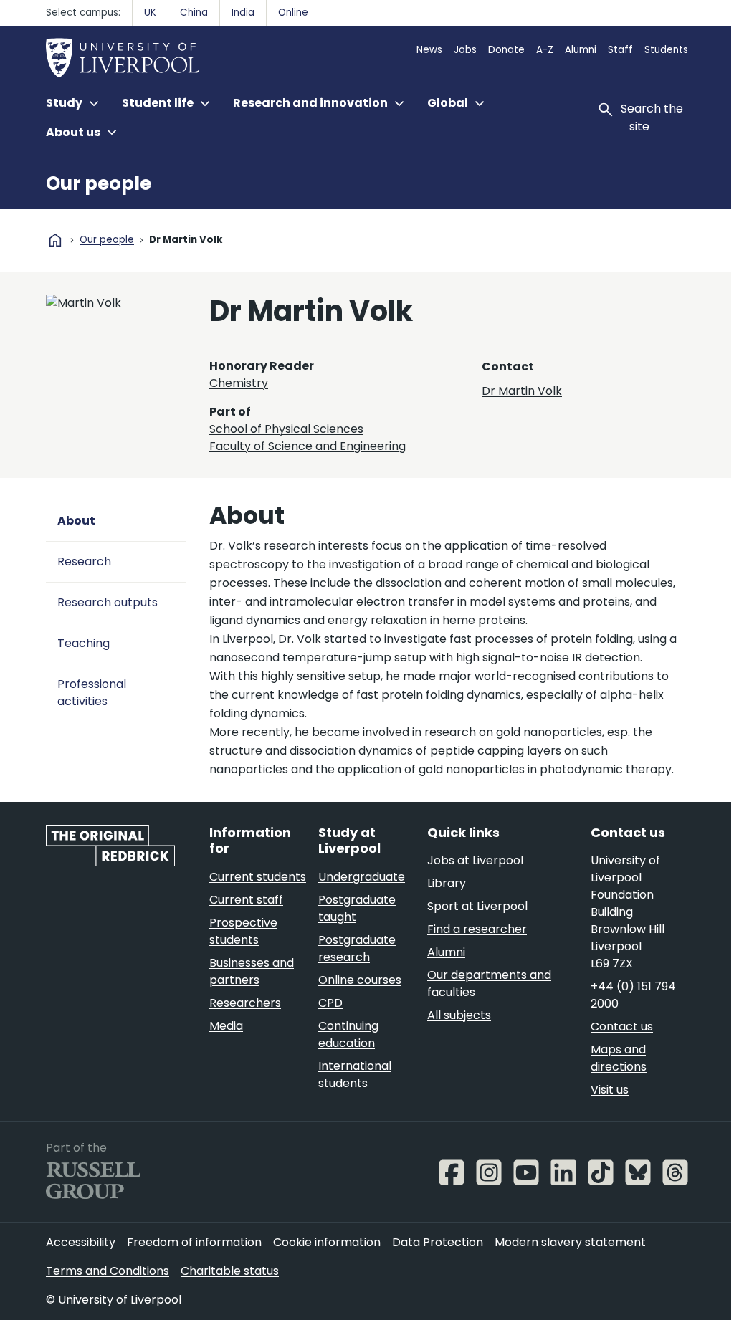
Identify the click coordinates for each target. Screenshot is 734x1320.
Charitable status (230, 1271)
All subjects (459, 1015)
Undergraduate (361, 877)
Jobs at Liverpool (475, 860)
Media (226, 1026)
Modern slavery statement (570, 1242)
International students (354, 1074)
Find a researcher (477, 929)
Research (84, 561)
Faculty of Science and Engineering (307, 446)
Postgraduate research (357, 948)
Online (293, 12)
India (243, 12)
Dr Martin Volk (522, 391)
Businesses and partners (251, 971)
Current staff (246, 899)
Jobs (465, 50)
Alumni (580, 50)
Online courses (359, 980)
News (429, 50)
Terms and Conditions (107, 1271)
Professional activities (91, 692)
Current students (257, 877)
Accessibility (80, 1242)
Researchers (245, 1003)
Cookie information (327, 1242)
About (76, 520)
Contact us (622, 1026)
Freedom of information (194, 1242)
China (194, 12)
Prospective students (243, 931)
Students (666, 50)
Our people (98, 183)
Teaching (83, 643)
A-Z (544, 50)
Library (446, 883)
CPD (330, 1003)
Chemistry (238, 383)
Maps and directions (619, 1058)
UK (150, 12)
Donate (506, 50)
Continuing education (348, 1034)
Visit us (610, 1089)
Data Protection (437, 1242)
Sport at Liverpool (477, 906)
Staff (620, 50)
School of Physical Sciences (286, 429)
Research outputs (107, 602)
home (55, 240)
